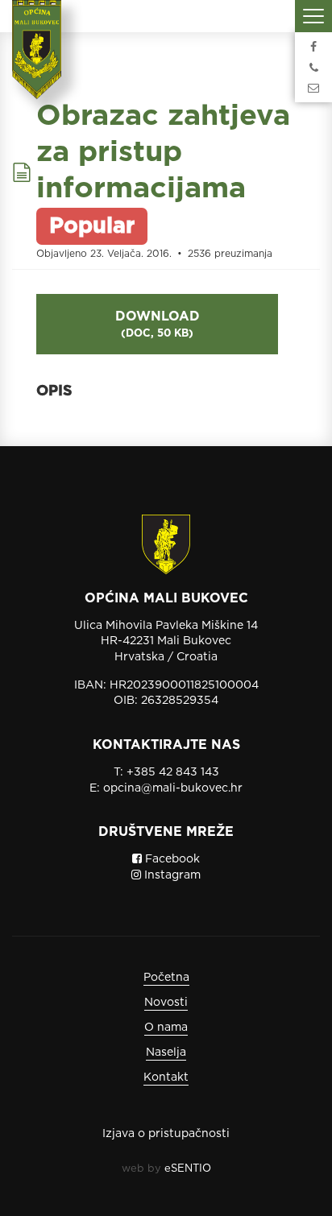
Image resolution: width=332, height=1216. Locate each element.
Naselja (166, 1051)
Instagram (171, 874)
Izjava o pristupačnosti (166, 1133)
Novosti (166, 1001)
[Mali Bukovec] (42, 60)
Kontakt (166, 1076)
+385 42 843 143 (173, 771)
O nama (166, 1026)
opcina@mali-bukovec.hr (173, 787)
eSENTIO (187, 1168)
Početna (166, 976)
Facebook (171, 858)
